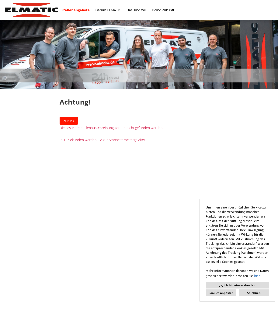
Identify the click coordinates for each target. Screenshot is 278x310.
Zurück (68, 120)
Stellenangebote (75, 10)
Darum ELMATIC (108, 10)
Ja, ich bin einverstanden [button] (237, 285)
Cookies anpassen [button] (221, 293)
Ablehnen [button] (254, 293)
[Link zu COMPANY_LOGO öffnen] (31, 10)
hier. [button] (257, 276)
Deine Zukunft (163, 10)
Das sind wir (136, 10)
